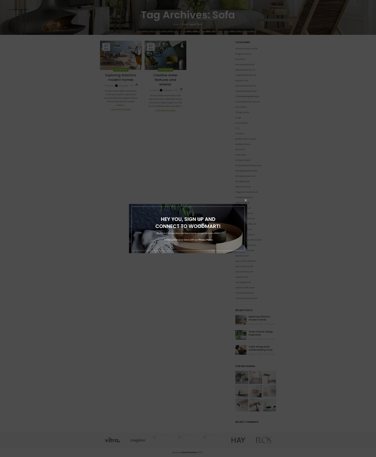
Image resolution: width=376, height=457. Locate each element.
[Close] (245, 200)
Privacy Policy (205, 239)
